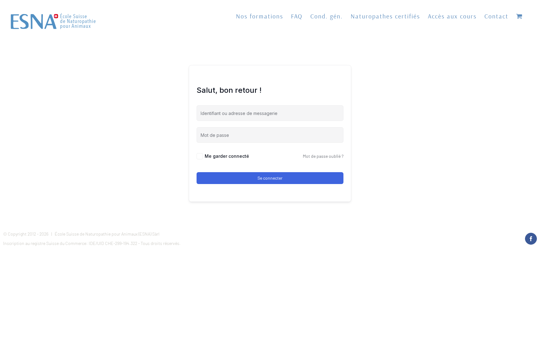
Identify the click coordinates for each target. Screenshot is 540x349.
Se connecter (270, 178)
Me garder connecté (227, 156)
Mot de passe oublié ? (323, 156)
